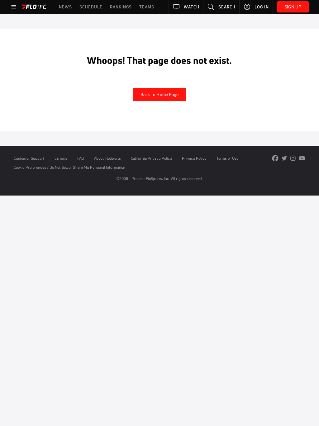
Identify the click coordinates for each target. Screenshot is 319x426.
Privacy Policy (194, 158)
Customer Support (29, 158)
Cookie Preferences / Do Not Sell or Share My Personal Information (69, 167)
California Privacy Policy (151, 158)
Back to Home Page (159, 94)
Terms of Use (227, 158)
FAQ (80, 158)
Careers (61, 158)
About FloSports (107, 158)
